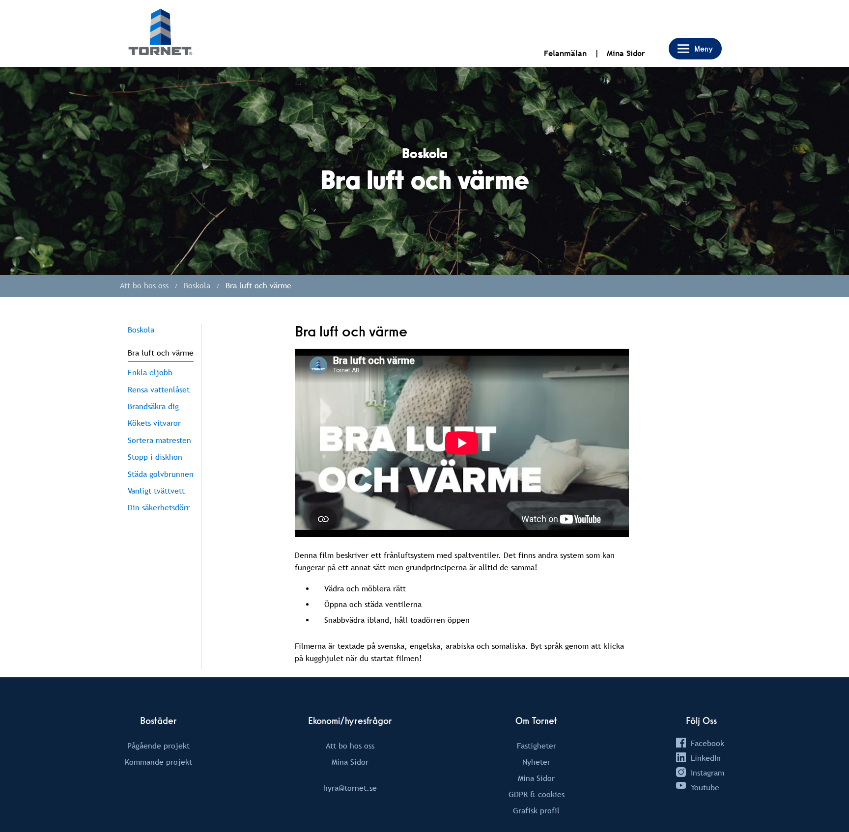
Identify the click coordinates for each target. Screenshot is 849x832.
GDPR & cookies (537, 794)
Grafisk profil (536, 810)
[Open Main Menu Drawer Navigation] (695, 48)
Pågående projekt (158, 745)
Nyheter (536, 761)
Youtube (705, 787)
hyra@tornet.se (350, 787)
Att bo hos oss (350, 745)
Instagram (707, 772)
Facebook (707, 743)
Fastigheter (536, 745)
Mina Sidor (626, 53)
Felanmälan (565, 53)
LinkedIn (706, 757)
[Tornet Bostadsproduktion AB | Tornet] (160, 33)
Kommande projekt (158, 761)
